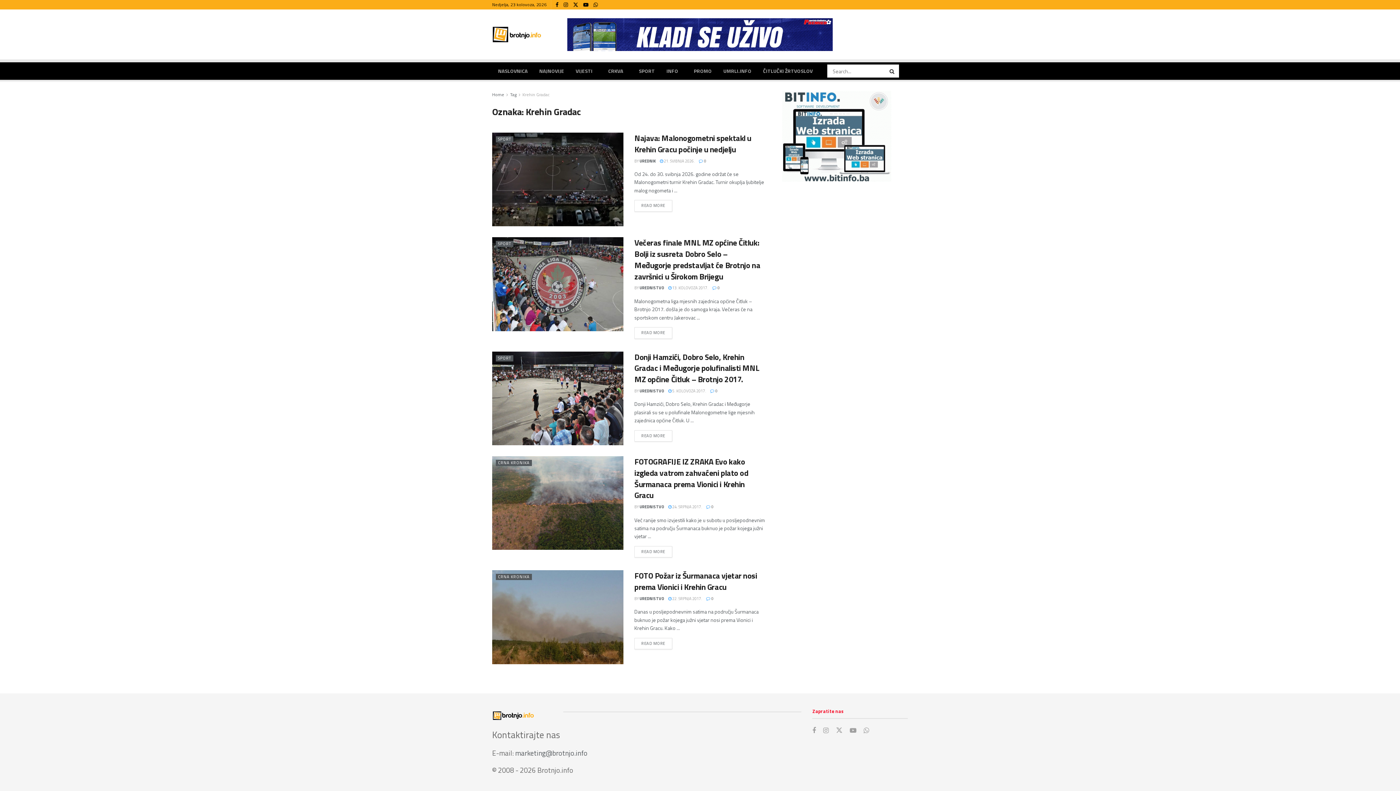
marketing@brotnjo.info (551, 753)
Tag (513, 94)
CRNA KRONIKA (514, 463)
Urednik (647, 161)
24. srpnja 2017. (687, 507)
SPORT (647, 71)
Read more (656, 205)
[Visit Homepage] (517, 34)
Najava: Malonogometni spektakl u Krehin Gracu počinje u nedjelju (692, 144)
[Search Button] (892, 71)
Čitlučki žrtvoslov (788, 71)
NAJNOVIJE (551, 71)
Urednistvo (651, 288)
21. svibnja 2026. (679, 161)
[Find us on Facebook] (557, 5)
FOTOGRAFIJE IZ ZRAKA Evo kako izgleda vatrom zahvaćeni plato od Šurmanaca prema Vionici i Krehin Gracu (691, 478)
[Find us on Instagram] (566, 5)
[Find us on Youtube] (585, 5)
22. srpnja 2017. (687, 599)
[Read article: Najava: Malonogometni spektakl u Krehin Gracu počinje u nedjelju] (557, 179)
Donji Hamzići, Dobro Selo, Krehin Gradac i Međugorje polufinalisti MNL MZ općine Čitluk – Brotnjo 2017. (696, 368)
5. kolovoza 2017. (689, 391)
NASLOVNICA (513, 71)
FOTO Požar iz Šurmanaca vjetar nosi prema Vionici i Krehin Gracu (695, 581)
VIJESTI (584, 71)
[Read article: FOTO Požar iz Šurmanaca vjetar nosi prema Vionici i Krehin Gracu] (557, 617)
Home (498, 94)
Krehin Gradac (536, 94)
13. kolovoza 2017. (690, 288)
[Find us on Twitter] (575, 5)
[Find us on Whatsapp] (596, 5)
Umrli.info (737, 71)
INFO (672, 71)
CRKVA (615, 71)
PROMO (703, 71)
